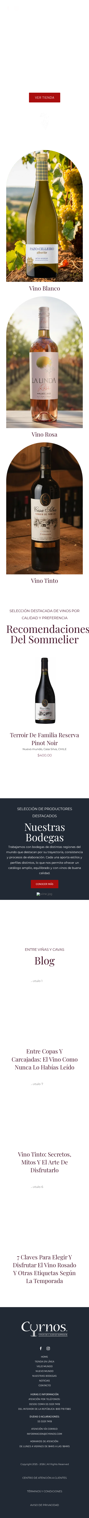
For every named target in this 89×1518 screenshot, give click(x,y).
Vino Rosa (44, 434)
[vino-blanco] (44, 151)
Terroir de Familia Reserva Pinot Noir (44, 739)
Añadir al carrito (46, 687)
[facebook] (8, 8)
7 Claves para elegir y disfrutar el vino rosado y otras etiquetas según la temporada (44, 1208)
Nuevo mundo (32, 749)
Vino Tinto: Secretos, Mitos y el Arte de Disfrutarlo (44, 1107)
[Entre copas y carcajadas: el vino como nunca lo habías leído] (44, 1009)
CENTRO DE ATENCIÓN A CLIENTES (44, 1477)
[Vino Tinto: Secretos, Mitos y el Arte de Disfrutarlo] (44, 1112)
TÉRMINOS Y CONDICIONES (44, 1491)
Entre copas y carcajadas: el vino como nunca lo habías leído (44, 1004)
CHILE (62, 749)
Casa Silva (50, 749)
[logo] (44, 1323)
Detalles (46, 693)
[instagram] (16, 8)
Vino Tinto (44, 580)
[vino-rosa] (44, 298)
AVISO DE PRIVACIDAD (44, 1505)
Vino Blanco (44, 288)
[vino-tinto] (44, 444)
